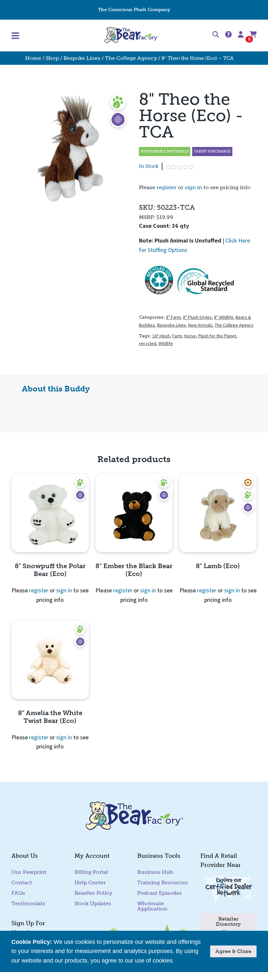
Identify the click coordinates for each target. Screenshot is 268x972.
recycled (147, 343)
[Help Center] (228, 35)
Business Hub (155, 872)
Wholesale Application (152, 906)
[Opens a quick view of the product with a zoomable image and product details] (50, 513)
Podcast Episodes (159, 893)
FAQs (18, 893)
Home (33, 58)
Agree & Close (233, 951)
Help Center (217, 9)
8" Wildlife (223, 317)
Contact (248, 9)
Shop (52, 58)
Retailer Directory (228, 921)
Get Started (24, 9)
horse (190, 336)
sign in (193, 187)
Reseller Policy (93, 893)
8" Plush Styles (197, 317)
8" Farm (173, 317)
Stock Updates (93, 903)
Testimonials (28, 903)
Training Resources (162, 882)
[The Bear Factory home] (132, 35)
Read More (190, 960)
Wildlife (166, 343)
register (166, 187)
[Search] (215, 35)
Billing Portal (91, 872)
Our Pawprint (28, 872)
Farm (177, 336)
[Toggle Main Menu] (51, 36)
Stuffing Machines (65, 9)
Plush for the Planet (217, 336)
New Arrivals (200, 325)
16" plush (161, 336)
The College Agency (131, 58)
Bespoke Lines (81, 58)
